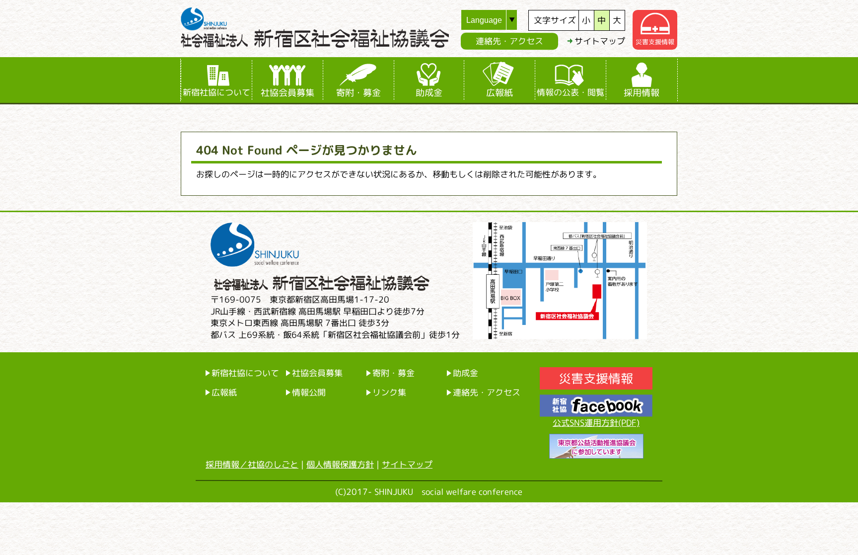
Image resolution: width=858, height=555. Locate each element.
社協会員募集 (287, 92)
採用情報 (641, 92)
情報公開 (309, 392)
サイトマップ (599, 41)
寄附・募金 (358, 92)
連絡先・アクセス (509, 41)
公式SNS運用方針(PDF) (596, 422)
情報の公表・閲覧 (570, 92)
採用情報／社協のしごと (252, 464)
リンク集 (389, 392)
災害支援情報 (655, 41)
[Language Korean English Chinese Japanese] (494, 20)
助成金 (429, 92)
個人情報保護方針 (340, 464)
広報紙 (499, 92)
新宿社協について (216, 92)
